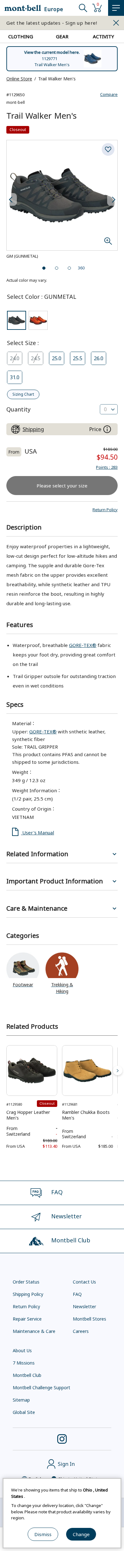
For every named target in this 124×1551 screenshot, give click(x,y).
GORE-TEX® (82, 645)
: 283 (107, 467)
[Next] (117, 1070)
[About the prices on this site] (107, 429)
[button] (105, 509)
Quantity (18, 409)
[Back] (6, 1070)
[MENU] (116, 8)
